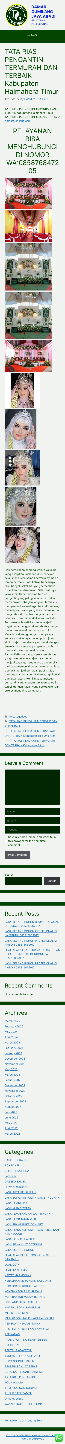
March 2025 (12, 1021)
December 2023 (15, 1058)
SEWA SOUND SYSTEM (20, 1361)
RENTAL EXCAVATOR (18, 1350)
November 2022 (15, 1090)
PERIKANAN (12, 1334)
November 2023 (15, 1064)
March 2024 (12, 1042)
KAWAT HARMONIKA (18, 1275)
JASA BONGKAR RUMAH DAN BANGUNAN (32, 1197)
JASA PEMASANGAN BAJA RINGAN (28, 1213)
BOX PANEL (12, 1165)
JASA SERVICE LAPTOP (20, 1239)
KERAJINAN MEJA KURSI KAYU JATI (28, 1280)
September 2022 (15, 1101)
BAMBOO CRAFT (15, 1160)
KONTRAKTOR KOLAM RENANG (25, 1296)
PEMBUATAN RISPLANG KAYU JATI (27, 1329)
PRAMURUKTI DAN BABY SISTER (26, 1339)
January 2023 (13, 1080)
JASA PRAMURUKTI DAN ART (24, 1224)
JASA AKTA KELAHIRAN (20, 1192)
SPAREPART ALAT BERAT (21, 1366)
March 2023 (12, 1074)
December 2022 (15, 1085)
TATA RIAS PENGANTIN (20, 1377)
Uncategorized (18, 716)
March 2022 (12, 1133)
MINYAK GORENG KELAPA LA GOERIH (29, 1318)
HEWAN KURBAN (16, 1186)
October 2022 (13, 1096)
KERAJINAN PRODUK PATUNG (24, 1286)
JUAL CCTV (12, 1264)
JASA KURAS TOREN (18, 1208)
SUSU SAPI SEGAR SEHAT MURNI (26, 1371)
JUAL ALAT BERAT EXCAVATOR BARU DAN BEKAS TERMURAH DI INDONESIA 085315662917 (32, 954)
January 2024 (13, 1053)
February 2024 (14, 1047)
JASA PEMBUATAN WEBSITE (23, 1219)
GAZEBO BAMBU (15, 1181)
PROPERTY (12, 1345)
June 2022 (11, 1117)
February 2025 (14, 1026)
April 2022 (11, 1128)
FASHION (10, 1176)
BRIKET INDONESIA (17, 1170)
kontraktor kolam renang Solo (23, 1420)
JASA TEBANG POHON (19, 1249)
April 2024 (11, 1037)
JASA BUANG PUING (18, 1203)
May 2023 (11, 1069)
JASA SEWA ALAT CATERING (23, 1244)
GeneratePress (35, 1438)
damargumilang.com (18, 120)
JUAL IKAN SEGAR (17, 1270)
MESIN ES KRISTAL (17, 1312)
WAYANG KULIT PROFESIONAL (24, 1404)
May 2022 (11, 1122)
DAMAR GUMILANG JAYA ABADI (43, 12)
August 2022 (13, 1106)
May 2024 (11, 1031)
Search (9, 874)
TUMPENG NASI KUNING (21, 1387)
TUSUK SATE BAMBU (18, 1393)
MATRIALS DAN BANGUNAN (23, 1307)
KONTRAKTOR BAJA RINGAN (23, 1291)
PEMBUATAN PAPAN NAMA (22, 1323)
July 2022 (11, 1112)
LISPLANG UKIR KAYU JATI (22, 1302)
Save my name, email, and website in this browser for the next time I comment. (32, 841)
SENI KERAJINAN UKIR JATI (22, 1355)
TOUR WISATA (14, 1382)
